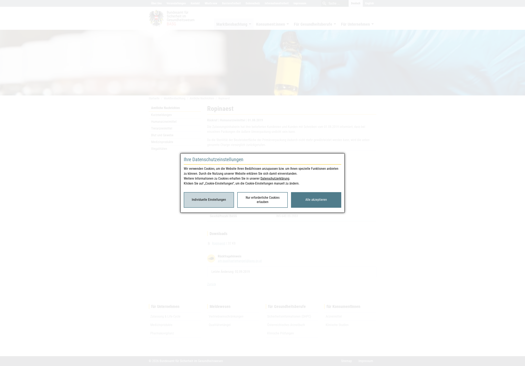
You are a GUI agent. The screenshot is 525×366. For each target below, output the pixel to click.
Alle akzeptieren (316, 200)
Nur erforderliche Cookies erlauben (263, 200)
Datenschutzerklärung (274, 178)
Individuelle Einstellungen (209, 200)
